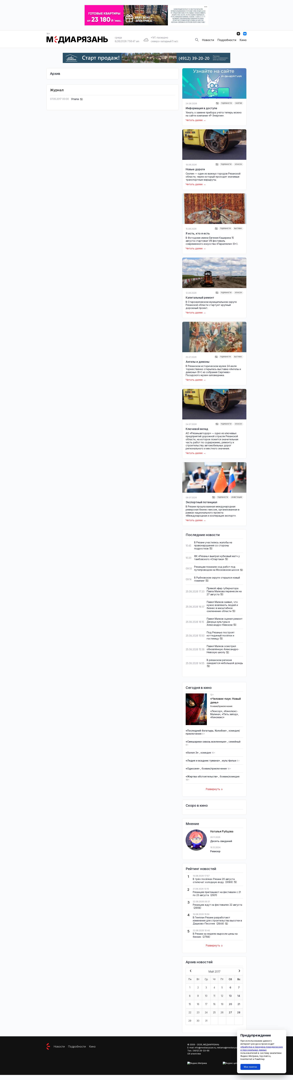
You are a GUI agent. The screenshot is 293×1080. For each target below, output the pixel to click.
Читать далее (194, 120)
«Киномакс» (217, 717)
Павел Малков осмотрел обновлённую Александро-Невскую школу (223, 649)
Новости (208, 40)
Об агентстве (194, 1053)
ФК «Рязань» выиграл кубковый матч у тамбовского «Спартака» (217, 558)
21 (239, 1004)
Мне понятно (250, 1067)
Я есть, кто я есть (198, 233)
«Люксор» (216, 711)
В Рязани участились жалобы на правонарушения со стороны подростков (213, 545)
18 (214, 1004)
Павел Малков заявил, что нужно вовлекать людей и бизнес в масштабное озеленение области (222, 607)
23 (198, 1012)
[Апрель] (190, 971)
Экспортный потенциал (201, 502)
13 (230, 995)
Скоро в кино (197, 805)
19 (222, 1004)
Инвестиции (236, 497)
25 (214, 1012)
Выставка (238, 228)
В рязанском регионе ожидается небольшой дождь (225, 661)
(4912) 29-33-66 (201, 1050)
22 (190, 1012)
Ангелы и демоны (197, 361)
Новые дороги (195, 169)
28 (238, 1012)
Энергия (238, 103)
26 (222, 1012)
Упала (75, 99)
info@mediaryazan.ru (205, 1047)
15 (190, 1004)
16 (198, 1004)
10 (206, 995)
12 (222, 995)
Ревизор (215, 851)
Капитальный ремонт (200, 297)
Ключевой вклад (197, 429)
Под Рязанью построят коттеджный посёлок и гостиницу (221, 635)
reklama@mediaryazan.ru (229, 1047)
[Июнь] (238, 971)
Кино (243, 40)
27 (230, 1012)
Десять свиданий (221, 841)
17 (206, 1004)
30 (198, 1020)
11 (214, 995)
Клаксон (238, 164)
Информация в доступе (201, 108)
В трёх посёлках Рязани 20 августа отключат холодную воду (214, 880)
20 (230, 1004)
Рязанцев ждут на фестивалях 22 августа (217, 904)
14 (238, 995)
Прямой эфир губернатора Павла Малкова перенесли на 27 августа (224, 591)
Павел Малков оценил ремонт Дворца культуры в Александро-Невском (224, 621)
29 (189, 1020)
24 (206, 1012)
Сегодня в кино (199, 688)
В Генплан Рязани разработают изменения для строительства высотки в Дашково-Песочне (217, 920)
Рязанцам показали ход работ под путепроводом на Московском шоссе (216, 568)
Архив (55, 74)
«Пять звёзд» (230, 714)
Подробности (226, 40)
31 (206, 1020)
